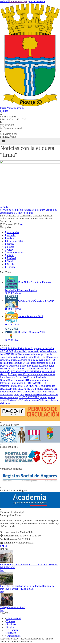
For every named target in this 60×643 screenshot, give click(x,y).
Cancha (48, 354)
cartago (16, 357)
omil (15, 388)
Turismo (11, 267)
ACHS (3, 348)
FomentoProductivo (37, 377)
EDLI (50, 368)
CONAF (44, 357)
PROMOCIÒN (39, 391)
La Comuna (12, 630)
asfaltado (44, 351)
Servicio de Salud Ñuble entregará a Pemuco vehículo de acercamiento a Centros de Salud (28, 211)
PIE (56, 388)
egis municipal (47, 371)
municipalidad (48, 385)
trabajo (3, 400)
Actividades (13, 232)
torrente (51, 397)
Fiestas (10, 246)
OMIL (10, 255)
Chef (36, 357)
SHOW (23, 397)
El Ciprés (12, 374)
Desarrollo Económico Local (23, 365)
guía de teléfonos (36, 1)
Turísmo (12, 400)
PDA (20, 388)
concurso (53, 357)
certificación (27, 357)
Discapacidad (40, 368)
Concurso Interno (9, 360)
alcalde (50, 348)
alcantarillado (20, 351)
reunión (4, 394)
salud (16, 394)
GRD (10, 249)
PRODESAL (24, 391)
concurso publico (27, 360)
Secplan (11, 264)
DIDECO (5, 368)
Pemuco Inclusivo (44, 388)
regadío (51, 391)
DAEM (26, 362)
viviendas (5, 403)
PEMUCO (29, 388)
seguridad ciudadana (47, 394)
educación (5, 371)
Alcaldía (4, 207)
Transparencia (13, 635)
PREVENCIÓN (8, 391)
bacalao (53, 351)
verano (35, 400)
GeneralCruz (6, 380)
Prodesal (11, 258)
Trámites (10, 621)
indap (46, 380)
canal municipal (36, 354)
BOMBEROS (12, 354)
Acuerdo (28, 348)
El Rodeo (11, 632)
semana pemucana (9, 397)
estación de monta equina (31, 374)
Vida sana (44, 400)
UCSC (19, 400)
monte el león (21, 385)
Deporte (4, 365)
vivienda (54, 400)
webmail (4, 1)
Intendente (5, 383)
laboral (20, 383)
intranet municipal (18, 1)
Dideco (11, 244)
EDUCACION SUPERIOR (25, 371)
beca (2, 354)
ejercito (3, 374)
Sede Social (31, 394)
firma (2, 377)
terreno (43, 397)
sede (22, 394)
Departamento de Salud (43, 362)
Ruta (10, 394)
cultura (18, 362)
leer (21, 224)
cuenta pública (7, 362)
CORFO (50, 360)
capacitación (6, 357)
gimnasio (18, 380)
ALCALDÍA (6, 351)
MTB (37, 385)
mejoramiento (7, 385)
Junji (13, 383)
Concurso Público (16, 241)
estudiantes (49, 374)
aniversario (33, 351)
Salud (10, 261)
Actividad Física (16, 348)
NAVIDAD (6, 388)
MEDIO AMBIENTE (35, 383)
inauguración (36, 380)
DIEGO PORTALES (21, 368)
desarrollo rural (46, 365)
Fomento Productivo (16, 377)
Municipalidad (13, 618)
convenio (40, 360)
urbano (27, 400)
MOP (31, 385)
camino (24, 354)
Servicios (11, 624)
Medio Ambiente (15, 252)
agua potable (40, 348)
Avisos (10, 238)
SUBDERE (33, 397)
